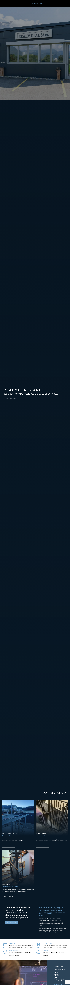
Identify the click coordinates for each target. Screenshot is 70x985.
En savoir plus (8, 846)
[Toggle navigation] (4, 3)
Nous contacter (11, 398)
